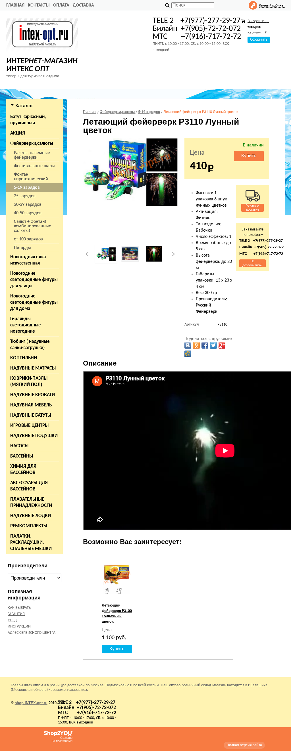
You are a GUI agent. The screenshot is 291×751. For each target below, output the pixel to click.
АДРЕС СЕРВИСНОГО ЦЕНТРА (31, 633)
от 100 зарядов (28, 239)
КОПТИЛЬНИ (23, 358)
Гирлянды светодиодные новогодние (25, 325)
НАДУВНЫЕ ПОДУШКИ (34, 435)
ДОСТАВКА (83, 5)
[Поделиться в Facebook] (204, 345)
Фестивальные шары (34, 166)
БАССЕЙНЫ (21, 456)
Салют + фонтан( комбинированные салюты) (32, 226)
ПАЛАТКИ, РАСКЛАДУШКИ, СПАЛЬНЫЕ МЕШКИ (31, 542)
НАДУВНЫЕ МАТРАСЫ (33, 368)
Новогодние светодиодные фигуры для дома (34, 302)
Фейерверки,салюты (31, 143)
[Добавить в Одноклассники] (196, 345)
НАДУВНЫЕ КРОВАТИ (32, 395)
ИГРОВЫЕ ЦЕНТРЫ (29, 425)
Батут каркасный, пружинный (28, 119)
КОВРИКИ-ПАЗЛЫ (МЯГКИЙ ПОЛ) (29, 381)
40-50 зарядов (27, 213)
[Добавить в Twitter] (213, 345)
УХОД (12, 620)
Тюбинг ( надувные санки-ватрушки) (30, 344)
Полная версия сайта (244, 745)
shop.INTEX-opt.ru (31, 703)
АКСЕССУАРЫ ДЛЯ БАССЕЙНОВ (29, 486)
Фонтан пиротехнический (31, 176)
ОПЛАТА (61, 5)
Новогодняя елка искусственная (28, 260)
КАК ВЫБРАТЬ (19, 608)
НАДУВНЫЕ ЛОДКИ (30, 515)
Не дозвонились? (252, 263)
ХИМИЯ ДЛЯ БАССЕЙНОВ (23, 469)
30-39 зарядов (27, 204)
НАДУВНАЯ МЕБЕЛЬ (31, 405)
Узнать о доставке (252, 207)
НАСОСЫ (19, 446)
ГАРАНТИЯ (16, 614)
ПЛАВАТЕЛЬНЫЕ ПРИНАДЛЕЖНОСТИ (31, 502)
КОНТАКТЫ (39, 5)
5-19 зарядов (27, 187)
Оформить (258, 39)
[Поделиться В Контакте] (187, 345)
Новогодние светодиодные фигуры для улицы (34, 279)
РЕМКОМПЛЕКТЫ (28, 526)
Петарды (22, 248)
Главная (15, 5)
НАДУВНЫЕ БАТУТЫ (30, 415)
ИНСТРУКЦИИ (19, 626)
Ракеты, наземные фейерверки (32, 155)
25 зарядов (25, 196)
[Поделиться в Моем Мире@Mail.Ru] (187, 354)
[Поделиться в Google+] (222, 345)
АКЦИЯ (17, 133)
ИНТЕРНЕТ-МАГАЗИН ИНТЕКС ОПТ (42, 65)
